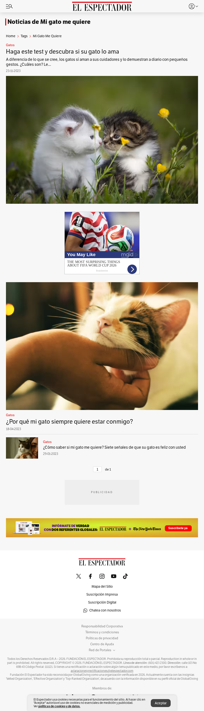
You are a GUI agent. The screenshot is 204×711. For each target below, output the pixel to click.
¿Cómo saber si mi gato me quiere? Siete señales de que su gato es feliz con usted (114, 447)
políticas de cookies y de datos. (59, 706)
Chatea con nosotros (105, 610)
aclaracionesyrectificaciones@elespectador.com (102, 671)
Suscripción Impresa (102, 594)
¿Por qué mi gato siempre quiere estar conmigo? (69, 421)
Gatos (10, 45)
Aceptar (161, 703)
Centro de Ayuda (102, 644)
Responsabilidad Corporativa (102, 626)
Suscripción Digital (102, 602)
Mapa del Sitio (102, 586)
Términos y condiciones (102, 632)
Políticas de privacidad (102, 638)
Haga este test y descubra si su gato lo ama (62, 51)
